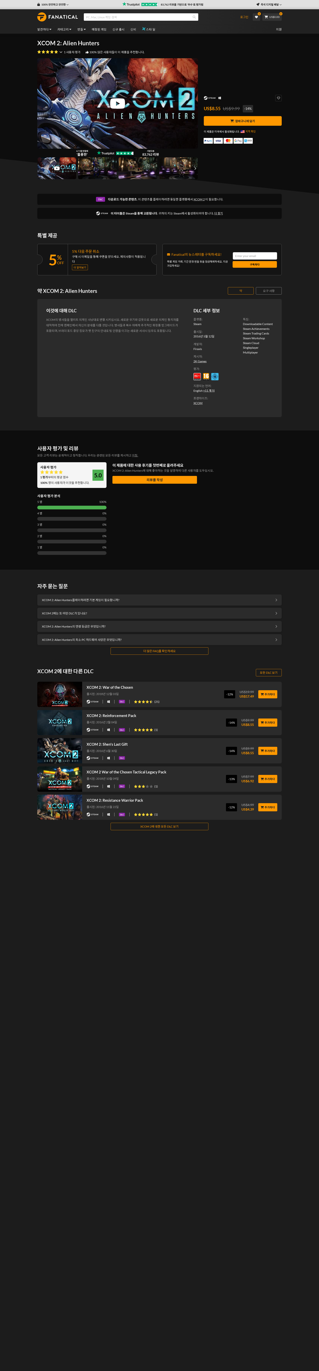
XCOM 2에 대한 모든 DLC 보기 (159, 826)
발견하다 (43, 29)
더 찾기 (218, 213)
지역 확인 (251, 131)
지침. (135, 455)
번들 (80, 29)
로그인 (244, 17)
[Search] (194, 17)
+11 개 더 (209, 390)
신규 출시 (118, 29)
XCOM (198, 403)
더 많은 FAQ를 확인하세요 (159, 651)
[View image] (56, 168)
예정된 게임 (99, 29)
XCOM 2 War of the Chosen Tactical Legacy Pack (126, 772)
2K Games (200, 361)
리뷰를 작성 (155, 480)
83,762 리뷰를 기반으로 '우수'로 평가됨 (182, 4)
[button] (53, 5)
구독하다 (255, 264)
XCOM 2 (199, 199)
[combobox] (160, 17)
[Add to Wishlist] (278, 98)
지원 (279, 29)
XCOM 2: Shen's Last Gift (107, 744)
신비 (133, 29)
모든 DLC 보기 (269, 672)
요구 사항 (269, 291)
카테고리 (63, 29)
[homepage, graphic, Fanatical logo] (57, 17)
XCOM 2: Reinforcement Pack (111, 715)
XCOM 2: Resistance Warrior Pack (115, 800)
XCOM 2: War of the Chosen (110, 687)
